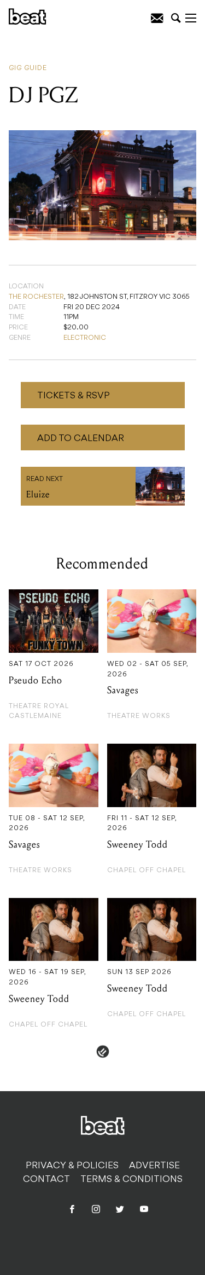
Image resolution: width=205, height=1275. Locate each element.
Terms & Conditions (131, 1179)
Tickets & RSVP (73, 396)
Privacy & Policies (72, 1166)
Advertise (154, 1166)
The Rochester (36, 297)
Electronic (84, 338)
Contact (46, 1179)
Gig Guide (28, 68)
